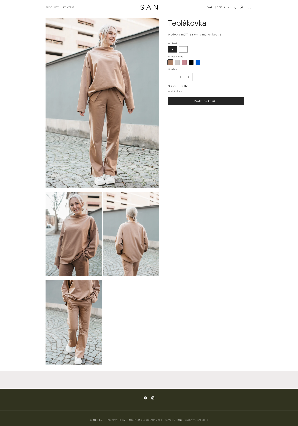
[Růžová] (184, 62)
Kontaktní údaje (173, 420)
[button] (234, 7)
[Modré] (198, 62)
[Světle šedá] (177, 62)
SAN (101, 420)
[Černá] (191, 62)
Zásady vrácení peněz (196, 420)
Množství (173, 69)
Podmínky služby (116, 420)
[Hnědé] (170, 62)
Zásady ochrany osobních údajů (145, 420)
